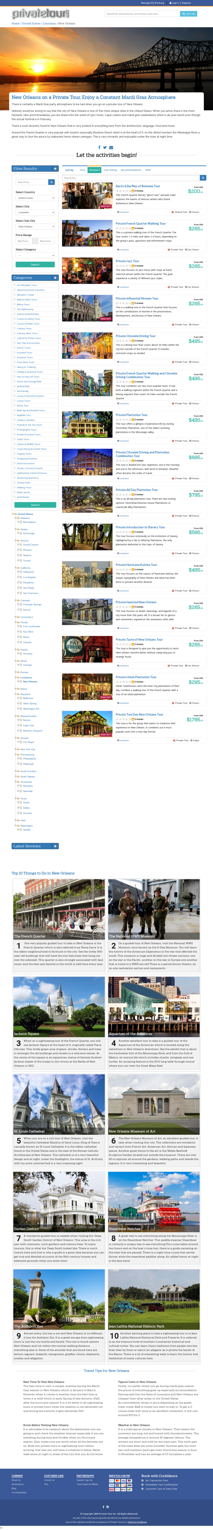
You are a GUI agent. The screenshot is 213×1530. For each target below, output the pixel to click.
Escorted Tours (24, 352)
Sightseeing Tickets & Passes (32, 473)
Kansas (24, 672)
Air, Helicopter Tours (27, 285)
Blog (14, 1488)
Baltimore (28, 698)
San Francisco (30, 593)
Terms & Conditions (137, 1522)
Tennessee (26, 782)
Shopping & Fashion (27, 458)
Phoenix (27, 550)
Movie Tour (22, 405)
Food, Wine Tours (26, 362)
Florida (24, 622)
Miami (26, 637)
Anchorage (29, 533)
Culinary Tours (24, 328)
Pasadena (28, 582)
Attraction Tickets (25, 294)
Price (82, 169)
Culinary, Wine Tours (27, 333)
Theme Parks (23, 482)
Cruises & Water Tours (28, 323)
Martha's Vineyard (32, 730)
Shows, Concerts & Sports (30, 468)
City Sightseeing (25, 309)
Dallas (26, 807)
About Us (16, 1480)
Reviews (94, 169)
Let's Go (190, 13)
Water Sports (23, 492)
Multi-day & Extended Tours (31, 410)
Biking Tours (23, 304)
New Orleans (30, 681)
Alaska (23, 529)
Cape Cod (28, 725)
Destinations (18, 1484)
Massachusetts (28, 716)
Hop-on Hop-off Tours (28, 376)
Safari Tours (23, 439)
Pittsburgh (28, 764)
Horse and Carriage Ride (29, 381)
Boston (26, 720)
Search (35, 264)
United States (31, 23)
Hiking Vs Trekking (26, 367)
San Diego (28, 587)
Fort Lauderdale (31, 626)
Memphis (28, 786)
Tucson (27, 560)
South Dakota (27, 776)
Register (186, 2)
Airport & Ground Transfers (31, 289)
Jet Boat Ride (23, 386)
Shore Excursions (26, 463)
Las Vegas (28, 742)
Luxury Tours (23, 400)
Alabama (25, 518)
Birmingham (29, 522)
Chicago (27, 665)
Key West (28, 631)
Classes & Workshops (28, 314)
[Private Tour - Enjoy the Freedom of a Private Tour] (41, 14)
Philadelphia (29, 758)
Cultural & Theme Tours (29, 338)
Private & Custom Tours (29, 434)
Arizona (24, 540)
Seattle (26, 829)
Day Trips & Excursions (28, 342)
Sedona (27, 555)
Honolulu (27, 653)
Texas (23, 798)
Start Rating (110, 169)
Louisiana (49, 23)
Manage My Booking (152, 2)
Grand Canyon (31, 544)
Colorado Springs (32, 604)
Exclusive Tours (25, 357)
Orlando (27, 642)
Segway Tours (24, 453)
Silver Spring (29, 703)
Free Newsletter (19, 1492)
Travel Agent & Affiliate (87, 1484)
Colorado (25, 600)
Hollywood (28, 572)
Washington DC (31, 708)
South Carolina (28, 771)
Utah (22, 820)
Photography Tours (27, 429)
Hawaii (23, 649)
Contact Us (49, 1480)
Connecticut (26, 617)
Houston (27, 813)
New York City (27, 749)
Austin (26, 802)
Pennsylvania (27, 754)
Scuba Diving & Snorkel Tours (32, 448)
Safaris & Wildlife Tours (28, 444)
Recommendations (131, 169)
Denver (27, 609)
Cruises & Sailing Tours (28, 318)
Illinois (23, 661)
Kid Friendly (23, 391)
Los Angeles (29, 577)
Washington (26, 825)
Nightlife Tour (24, 415)
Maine (23, 688)
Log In (175, 2)
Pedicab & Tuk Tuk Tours (29, 424)
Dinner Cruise (24, 347)
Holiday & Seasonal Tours (30, 371)
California (25, 568)
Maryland (25, 694)
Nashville (28, 791)
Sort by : (69, 170)
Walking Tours (24, 487)
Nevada (24, 738)
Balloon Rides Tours (27, 299)
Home (15, 23)
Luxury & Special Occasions (30, 395)
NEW (148, 169)
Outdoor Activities (26, 420)
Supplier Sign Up (85, 1480)
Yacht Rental (23, 497)
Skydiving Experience (28, 477)
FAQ (46, 1484)
